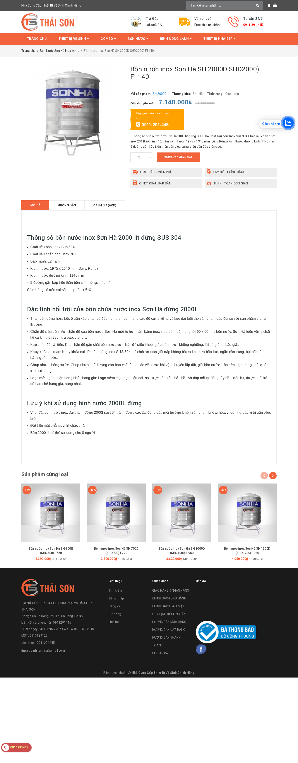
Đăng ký (114, 606)
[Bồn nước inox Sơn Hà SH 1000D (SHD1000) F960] (181, 513)
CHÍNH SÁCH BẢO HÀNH (169, 598)
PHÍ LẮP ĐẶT (161, 653)
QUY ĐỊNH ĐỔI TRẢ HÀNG (170, 614)
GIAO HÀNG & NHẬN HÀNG (170, 590)
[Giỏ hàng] (273, 5)
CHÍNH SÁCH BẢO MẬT (168, 606)
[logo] (47, 587)
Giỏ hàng (115, 614)
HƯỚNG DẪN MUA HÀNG (169, 622)
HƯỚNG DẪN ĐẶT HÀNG (168, 629)
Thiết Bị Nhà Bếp (218, 39)
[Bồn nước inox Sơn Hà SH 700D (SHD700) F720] (116, 513)
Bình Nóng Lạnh (175, 39)
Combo (107, 39)
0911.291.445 (253, 25)
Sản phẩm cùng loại (44, 474)
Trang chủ (37, 39)
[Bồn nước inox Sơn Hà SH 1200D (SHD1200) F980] (247, 513)
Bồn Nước (137, 39)
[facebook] (201, 649)
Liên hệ (114, 622)
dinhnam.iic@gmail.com (48, 650)
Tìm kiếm (115, 590)
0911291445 (46, 642)
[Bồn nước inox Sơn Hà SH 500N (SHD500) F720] (50, 513)
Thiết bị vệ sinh (72, 39)
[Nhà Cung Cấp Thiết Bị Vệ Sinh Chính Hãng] (72, 22)
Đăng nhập (116, 598)
